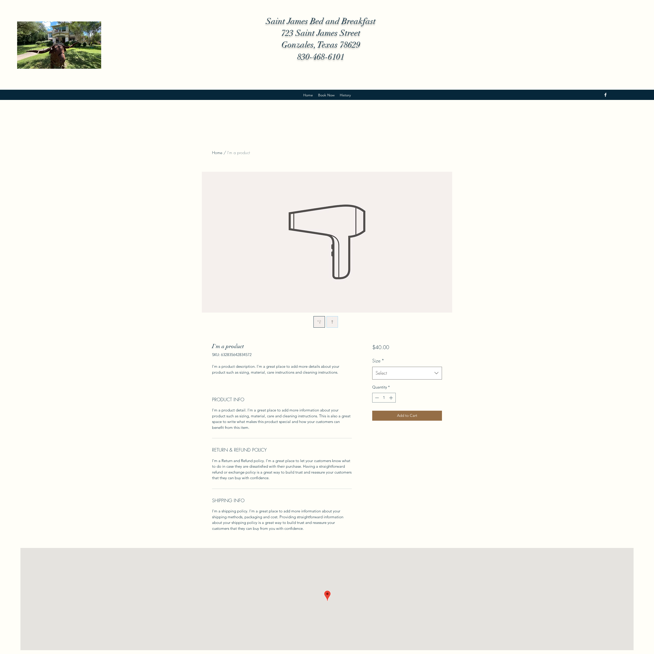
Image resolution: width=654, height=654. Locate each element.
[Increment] (391, 398)
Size (378, 361)
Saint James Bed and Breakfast (321, 21)
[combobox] (407, 373)
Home (217, 152)
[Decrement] (376, 398)
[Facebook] (605, 94)
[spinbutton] (384, 398)
